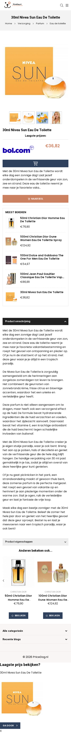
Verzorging (23, 23)
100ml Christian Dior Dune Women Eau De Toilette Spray (41, 238)
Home (8, 23)
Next (67, 580)
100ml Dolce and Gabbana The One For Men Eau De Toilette (41, 257)
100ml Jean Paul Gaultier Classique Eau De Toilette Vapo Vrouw (42, 275)
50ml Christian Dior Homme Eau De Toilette (42, 219)
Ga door (8, 725)
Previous (3, 580)
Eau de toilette (57, 23)
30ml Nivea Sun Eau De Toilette (41, 292)
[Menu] (66, 5)
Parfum (40, 23)
